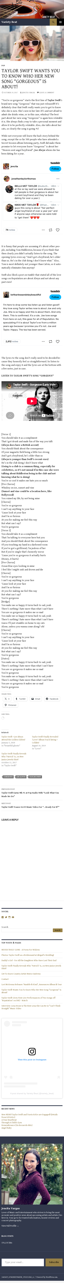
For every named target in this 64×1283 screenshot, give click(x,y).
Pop (3, 66)
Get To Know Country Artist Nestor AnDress (21, 974)
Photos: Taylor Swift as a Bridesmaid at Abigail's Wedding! (27, 955)
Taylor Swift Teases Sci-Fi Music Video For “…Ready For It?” (30, 805)
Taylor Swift (35, 777)
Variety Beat (9, 22)
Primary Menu (60, 22)
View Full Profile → (10, 1226)
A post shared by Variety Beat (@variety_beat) (32, 1093)
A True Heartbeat (9, 1120)
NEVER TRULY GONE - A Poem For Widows (20, 950)
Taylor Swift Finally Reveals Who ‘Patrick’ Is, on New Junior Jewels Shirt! (13, 757)
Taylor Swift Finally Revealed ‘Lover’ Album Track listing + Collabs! (45, 740)
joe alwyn (21, 777)
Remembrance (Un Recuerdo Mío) (16, 1125)
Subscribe (54, 1262)
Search (4, 927)
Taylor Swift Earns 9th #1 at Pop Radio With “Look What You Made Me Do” (30, 793)
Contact (5, 979)
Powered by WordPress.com (46, 1277)
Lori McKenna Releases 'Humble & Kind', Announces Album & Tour (31, 984)
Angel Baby (6, 1128)
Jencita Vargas (28, 93)
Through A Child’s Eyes (11, 1122)
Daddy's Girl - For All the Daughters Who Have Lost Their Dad (28, 960)
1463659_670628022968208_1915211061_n (17, 1277)
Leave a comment (46, 93)
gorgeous (8, 777)
